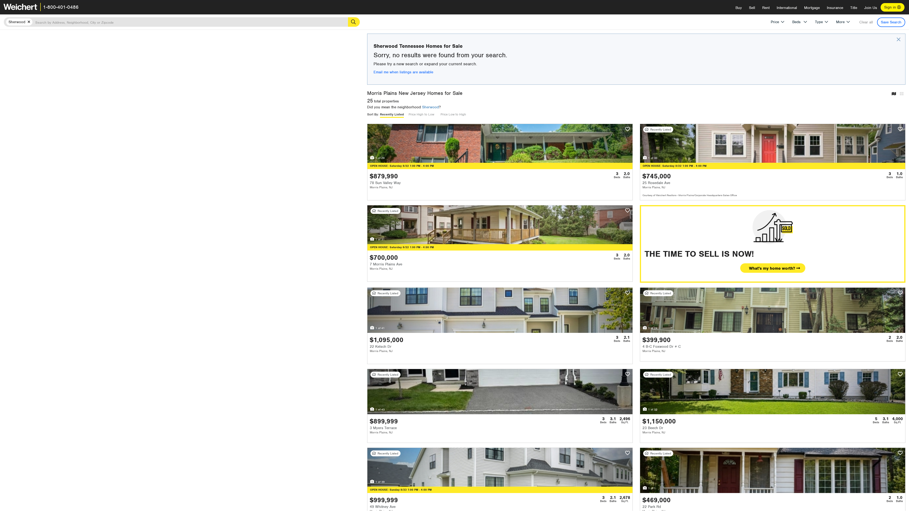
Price (775, 22)
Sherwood (430, 107)
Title (853, 7)
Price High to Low (421, 114)
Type (819, 22)
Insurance (835, 7)
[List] (901, 94)
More (840, 22)
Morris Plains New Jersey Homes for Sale (415, 93)
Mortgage (812, 7)
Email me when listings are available (403, 72)
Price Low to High (453, 114)
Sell (752, 7)
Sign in (890, 7)
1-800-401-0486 (61, 7)
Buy (738, 7)
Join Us (870, 7)
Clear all (866, 22)
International (787, 7)
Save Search (891, 22)
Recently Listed (392, 114)
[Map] (894, 94)
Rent (766, 7)
